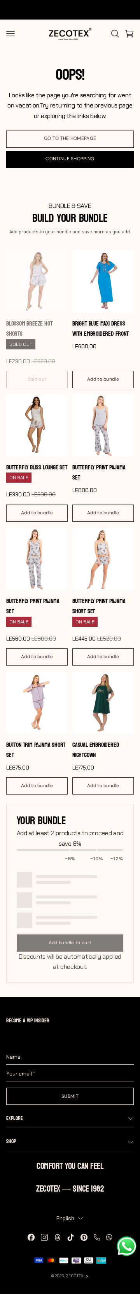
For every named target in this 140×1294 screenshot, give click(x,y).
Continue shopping (70, 159)
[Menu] (10, 33)
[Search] (115, 33)
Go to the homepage (70, 138)
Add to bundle (103, 379)
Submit (70, 1096)
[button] (129, 33)
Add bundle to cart (70, 943)
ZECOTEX (74, 1275)
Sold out (37, 379)
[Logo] (70, 34)
